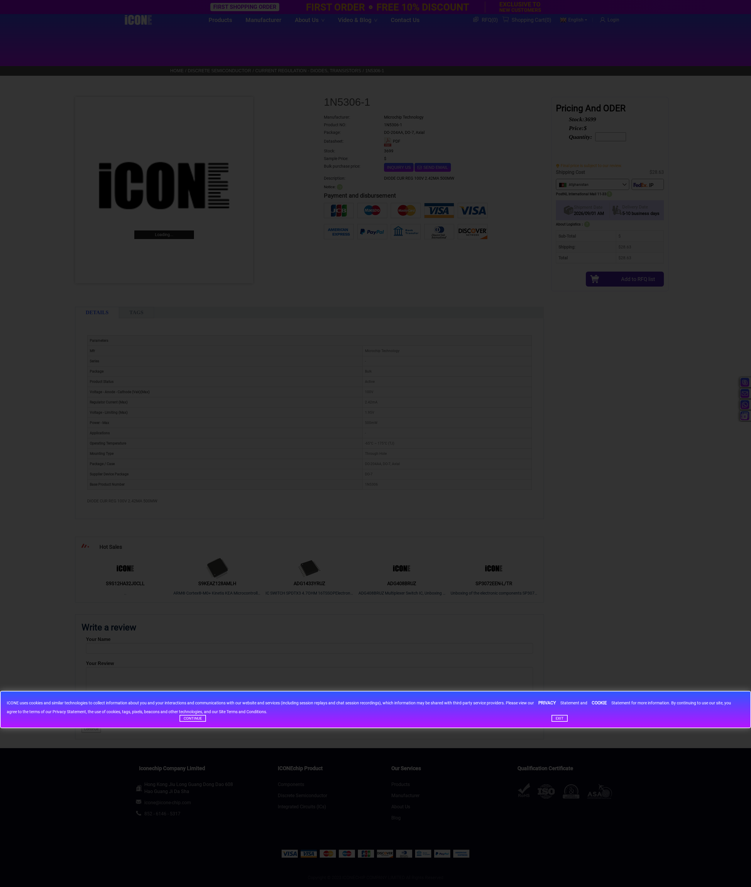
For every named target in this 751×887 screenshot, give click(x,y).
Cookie (599, 703)
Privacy (547, 703)
